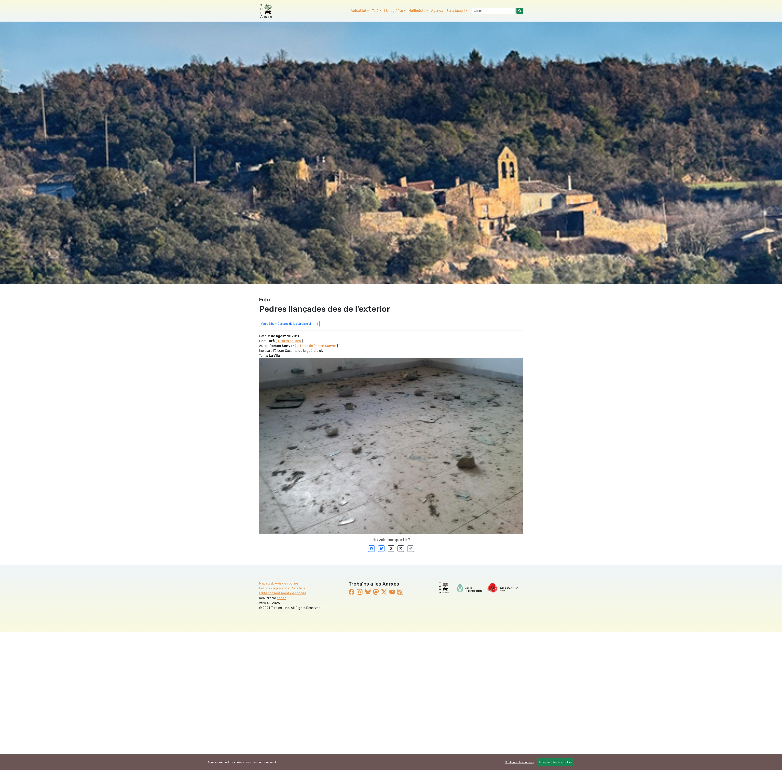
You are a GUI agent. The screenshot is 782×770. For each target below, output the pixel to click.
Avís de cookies (286, 583)
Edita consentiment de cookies (282, 593)
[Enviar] (410, 548)
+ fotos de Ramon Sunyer (316, 346)
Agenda (437, 11)
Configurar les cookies (519, 762)
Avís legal (299, 588)
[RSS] (400, 592)
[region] (391, 762)
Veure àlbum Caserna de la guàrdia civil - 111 (289, 324)
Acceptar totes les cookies (555, 762)
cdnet (281, 598)
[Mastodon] (391, 548)
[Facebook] (371, 548)
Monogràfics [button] (393, 11)
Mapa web (266, 583)
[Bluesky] (381, 548)
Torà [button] (375, 11)
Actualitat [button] (358, 11)
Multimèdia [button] (417, 11)
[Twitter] (401, 548)
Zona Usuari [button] (455, 11)
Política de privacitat (275, 588)
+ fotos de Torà (289, 341)
